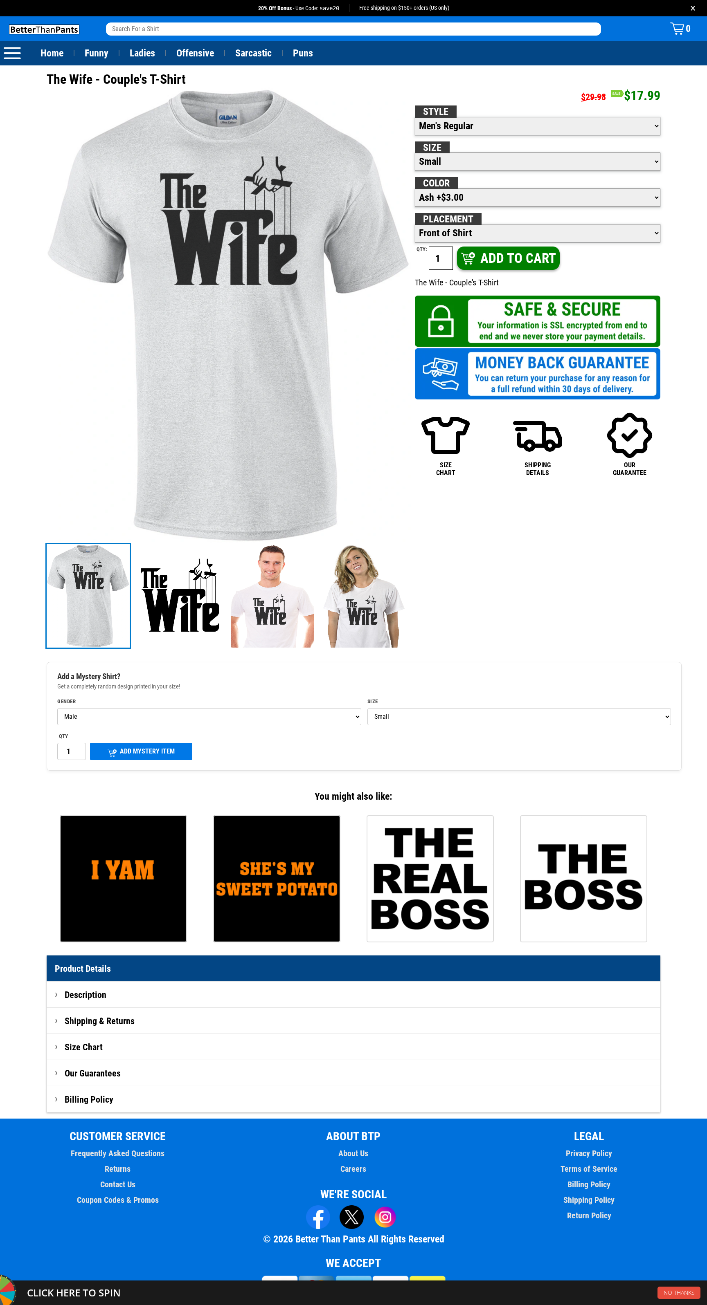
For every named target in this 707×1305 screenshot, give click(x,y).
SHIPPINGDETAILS (538, 468)
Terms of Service (589, 1169)
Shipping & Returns (100, 1021)
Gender (66, 701)
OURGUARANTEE (629, 468)
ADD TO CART (518, 258)
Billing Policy (89, 1099)
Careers (353, 1169)
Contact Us (117, 1184)
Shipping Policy (589, 1200)
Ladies (142, 53)
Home (52, 53)
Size (432, 147)
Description (85, 994)
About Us (353, 1153)
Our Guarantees (93, 1073)
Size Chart (84, 1047)
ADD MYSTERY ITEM (147, 751)
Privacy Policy (589, 1153)
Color (436, 183)
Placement (448, 219)
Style (435, 111)
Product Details (83, 968)
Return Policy (589, 1215)
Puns (303, 53)
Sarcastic (253, 53)
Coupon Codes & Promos (118, 1200)
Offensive (195, 53)
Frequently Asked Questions (117, 1153)
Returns (118, 1169)
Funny (96, 53)
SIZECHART (445, 468)
